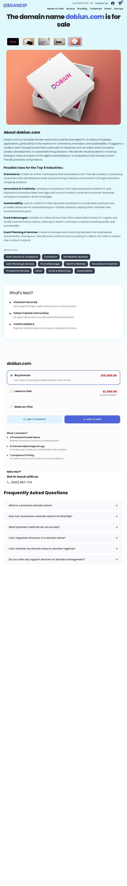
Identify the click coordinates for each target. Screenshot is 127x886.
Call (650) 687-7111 (82, 3)
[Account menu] (113, 3)
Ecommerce (50, 256)
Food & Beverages (50, 263)
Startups (118, 8)
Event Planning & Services (20, 263)
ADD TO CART (94, 419)
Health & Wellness (75, 263)
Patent (108, 8)
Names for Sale (55, 8)
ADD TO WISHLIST (36, 419)
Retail (39, 270)
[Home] (15, 6)
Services (70, 8)
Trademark (96, 8)
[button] (13, 41)
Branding (82, 8)
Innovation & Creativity (105, 263)
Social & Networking (59, 270)
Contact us (101, 3)
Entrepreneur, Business (76, 256)
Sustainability (84, 270)
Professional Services (17, 270)
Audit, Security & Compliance (22, 256)
